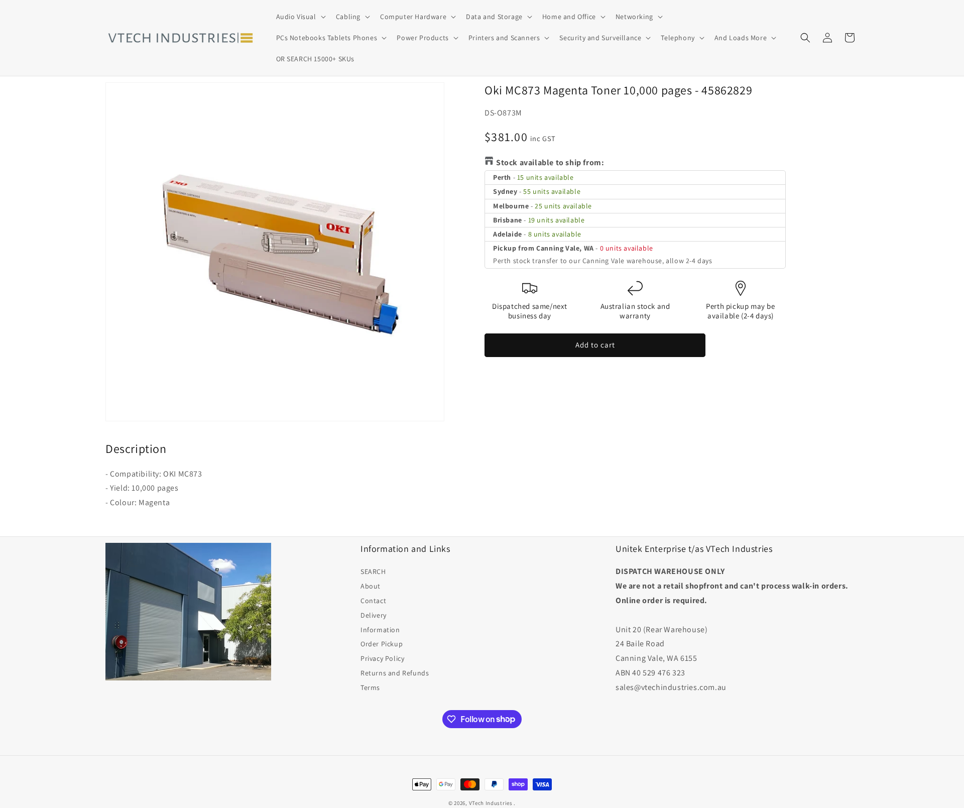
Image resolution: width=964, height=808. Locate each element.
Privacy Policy (382, 658)
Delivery (373, 615)
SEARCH (373, 571)
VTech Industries (491, 802)
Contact (373, 600)
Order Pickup (381, 643)
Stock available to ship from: (550, 162)
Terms (370, 687)
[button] (300, 16)
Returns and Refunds (394, 672)
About (370, 586)
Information (380, 629)
